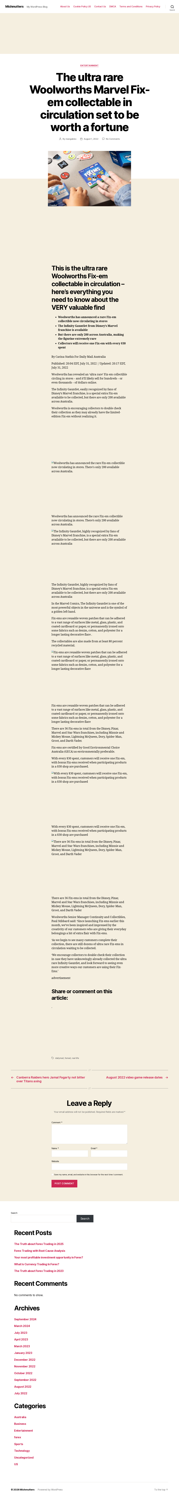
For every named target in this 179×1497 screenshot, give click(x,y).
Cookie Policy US (82, 6)
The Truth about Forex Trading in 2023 (39, 1271)
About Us (65, 6)
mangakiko (71, 139)
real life (75, 1058)
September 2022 (25, 1380)
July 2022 (20, 1393)
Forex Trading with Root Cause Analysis (39, 1250)
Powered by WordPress (50, 1489)
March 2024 (22, 1326)
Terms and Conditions (131, 6)
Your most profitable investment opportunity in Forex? (48, 1257)
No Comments (113, 139)
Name (55, 1148)
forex (17, 1437)
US (16, 1464)
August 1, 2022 (91, 139)
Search (14, 1213)
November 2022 (24, 1366)
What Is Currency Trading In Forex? (36, 1264)
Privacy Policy (153, 6)
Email (94, 1148)
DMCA (112, 6)
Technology (22, 1450)
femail (68, 1058)
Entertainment (89, 65)
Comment (56, 1122)
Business (20, 1423)
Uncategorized (24, 1457)
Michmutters (14, 6)
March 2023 (22, 1346)
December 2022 (24, 1359)
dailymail (59, 1058)
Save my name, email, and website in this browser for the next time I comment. (88, 1174)
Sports (18, 1444)
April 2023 (21, 1339)
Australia (20, 1417)
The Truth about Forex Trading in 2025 (39, 1244)
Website (55, 1161)
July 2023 (20, 1332)
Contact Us (100, 6)
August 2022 (22, 1386)
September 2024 (25, 1319)
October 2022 (23, 1373)
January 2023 (23, 1353)
